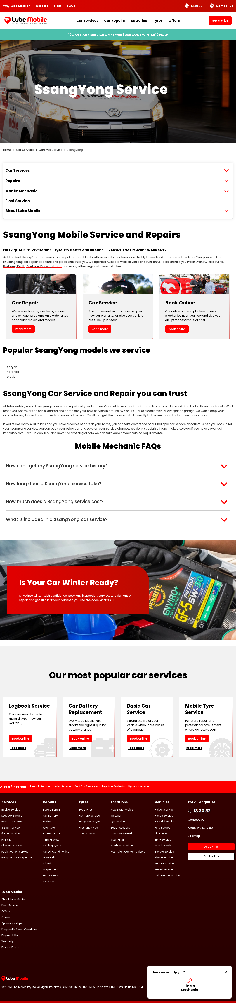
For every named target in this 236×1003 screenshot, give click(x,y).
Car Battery (50, 816)
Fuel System (51, 875)
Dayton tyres (87, 833)
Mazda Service (164, 845)
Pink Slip (6, 839)
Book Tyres (86, 809)
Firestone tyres (88, 827)
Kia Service (162, 833)
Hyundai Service (138, 786)
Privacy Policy (10, 947)
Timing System (52, 839)
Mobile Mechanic (21, 191)
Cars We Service (51, 150)
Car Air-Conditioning (56, 851)
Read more (23, 329)
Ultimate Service (12, 845)
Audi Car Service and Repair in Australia (99, 786)
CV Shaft (48, 881)
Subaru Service (164, 863)
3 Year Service (10, 827)
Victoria (116, 816)
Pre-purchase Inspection (17, 857)
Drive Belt (49, 857)
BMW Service (163, 839)
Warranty (7, 941)
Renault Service (40, 786)
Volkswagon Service (167, 875)
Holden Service (164, 809)
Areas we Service (200, 828)
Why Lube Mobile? (16, 6)
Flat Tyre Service (89, 816)
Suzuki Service (164, 869)
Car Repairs (114, 20)
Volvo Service (62, 786)
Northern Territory (122, 845)
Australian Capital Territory (128, 851)
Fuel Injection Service (15, 851)
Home (7, 150)
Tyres (158, 20)
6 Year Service (10, 833)
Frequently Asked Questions (19, 929)
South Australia (120, 827)
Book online (177, 329)
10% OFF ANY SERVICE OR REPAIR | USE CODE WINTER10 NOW (118, 34)
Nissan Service (164, 857)
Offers (174, 20)
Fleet (57, 6)
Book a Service (10, 809)
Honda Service (164, 816)
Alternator (49, 827)
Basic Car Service (12, 821)
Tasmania (117, 839)
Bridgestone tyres (90, 821)
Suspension (50, 869)
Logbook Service (11, 816)
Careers (42, 6)
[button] (118, 466)
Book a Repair (51, 809)
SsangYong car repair (22, 262)
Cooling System (53, 845)
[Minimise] (225, 972)
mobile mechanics (117, 257)
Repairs (12, 180)
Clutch (47, 863)
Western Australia (122, 833)
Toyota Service (164, 851)
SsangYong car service (204, 257)
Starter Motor (51, 833)
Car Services (87, 20)
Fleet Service (17, 200)
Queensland (118, 821)
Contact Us (224, 6)
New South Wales (122, 809)
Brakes (47, 821)
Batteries (139, 20)
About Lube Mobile (22, 210)
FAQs (71, 6)
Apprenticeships (11, 923)
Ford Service (162, 827)
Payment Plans (11, 935)
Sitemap (194, 836)
